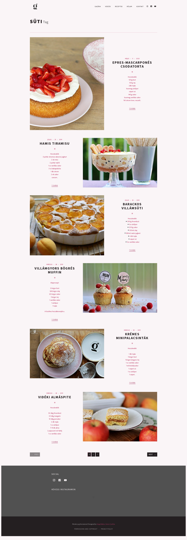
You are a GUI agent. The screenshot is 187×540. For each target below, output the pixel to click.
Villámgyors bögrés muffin (55, 270)
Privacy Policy (107, 529)
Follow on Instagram (95, 501)
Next (151, 454)
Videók (108, 6)
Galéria (98, 6)
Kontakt (140, 6)
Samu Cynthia (110, 524)
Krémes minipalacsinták (132, 336)
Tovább (132, 108)
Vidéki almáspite (54, 397)
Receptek (119, 6)
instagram (55, 480)
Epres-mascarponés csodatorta (132, 64)
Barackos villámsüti (132, 206)
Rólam (129, 6)
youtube (66, 480)
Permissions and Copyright (86, 529)
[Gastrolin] (39, 6)
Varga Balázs (101, 524)
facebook (61, 480)
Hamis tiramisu (55, 143)
